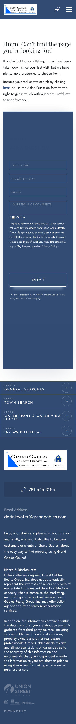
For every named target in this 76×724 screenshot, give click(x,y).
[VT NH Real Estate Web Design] (38, 690)
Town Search (18, 402)
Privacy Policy (49, 246)
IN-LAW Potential (23, 432)
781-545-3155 (42, 489)
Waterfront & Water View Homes (32, 418)
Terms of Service (27, 298)
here (6, 88)
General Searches (24, 389)
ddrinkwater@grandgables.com (35, 517)
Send (38, 280)
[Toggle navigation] (69, 9)
